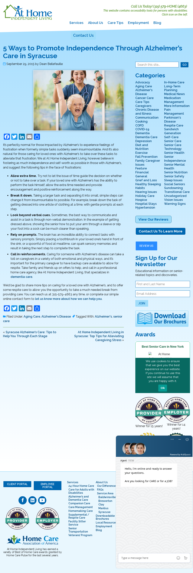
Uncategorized (175, 196)
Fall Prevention (146, 156)
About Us (95, 23)
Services (76, 23)
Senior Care (172, 141)
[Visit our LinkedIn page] (32, 500)
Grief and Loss (146, 180)
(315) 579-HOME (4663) (170, 6)
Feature (141, 168)
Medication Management (174, 100)
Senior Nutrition (176, 172)
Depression (143, 141)
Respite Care (173, 125)
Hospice (141, 200)
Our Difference (106, 485)
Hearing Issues (146, 192)
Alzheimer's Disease (56, 316)
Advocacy (142, 82)
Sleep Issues (173, 180)
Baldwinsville (107, 497)
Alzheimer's (103, 316)
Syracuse (104, 512)
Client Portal (17, 484)
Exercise (141, 153)
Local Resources (106, 522)
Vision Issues (173, 200)
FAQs (100, 489)
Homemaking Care (80, 510)
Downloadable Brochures (105, 517)
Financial (142, 172)
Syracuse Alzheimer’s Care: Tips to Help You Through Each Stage (29, 334)
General (141, 176)
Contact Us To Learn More (160, 231)
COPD (139, 125)
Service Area (105, 493)
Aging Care (32, 316)
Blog (157, 23)
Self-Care (171, 137)
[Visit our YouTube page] (42, 500)
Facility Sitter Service (77, 523)
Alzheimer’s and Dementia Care (78, 498)
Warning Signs (175, 204)
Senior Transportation (78, 530)
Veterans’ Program (80, 535)
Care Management (80, 507)
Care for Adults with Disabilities (81, 491)
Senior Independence (175, 158)
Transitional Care (177, 192)
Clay (101, 504)
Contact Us (83, 35)
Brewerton (105, 500)
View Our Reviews (153, 219)
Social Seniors (174, 184)
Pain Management (174, 111)
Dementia (142, 133)
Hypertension (145, 207)
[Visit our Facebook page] (22, 500)
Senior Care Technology (173, 147)
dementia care (21, 277)
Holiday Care (144, 196)
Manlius (103, 508)
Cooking (141, 121)
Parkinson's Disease (172, 119)
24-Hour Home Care (81, 485)
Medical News (174, 94)
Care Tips (115, 23)
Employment (138, 23)
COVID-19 (142, 129)
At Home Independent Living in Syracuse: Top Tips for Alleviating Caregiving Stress (99, 336)
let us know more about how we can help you (68, 299)
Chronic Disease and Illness (147, 111)
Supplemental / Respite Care (78, 516)
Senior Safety (174, 176)
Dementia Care (146, 137)
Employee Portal (47, 486)
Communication (147, 117)
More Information (177, 106)
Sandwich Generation (172, 131)
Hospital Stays (146, 204)
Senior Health (174, 153)
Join (141, 303)
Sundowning (173, 188)
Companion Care (79, 503)
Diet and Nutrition (142, 147)
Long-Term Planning (172, 88)
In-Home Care (174, 82)
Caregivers (143, 106)
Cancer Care (144, 98)
